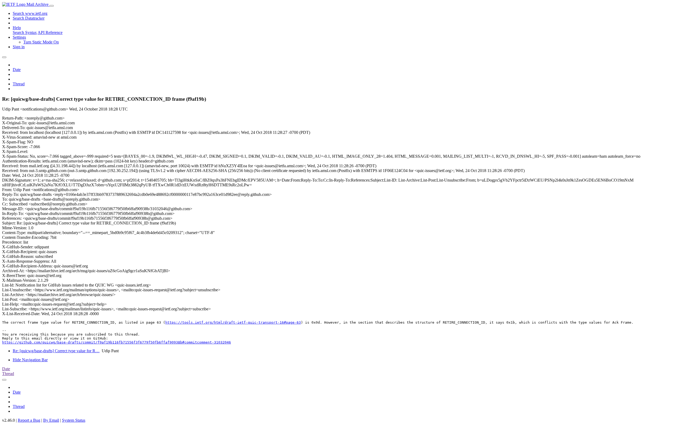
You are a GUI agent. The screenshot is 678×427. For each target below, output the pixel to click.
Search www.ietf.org (30, 13)
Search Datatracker (28, 18)
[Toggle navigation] (52, 6)
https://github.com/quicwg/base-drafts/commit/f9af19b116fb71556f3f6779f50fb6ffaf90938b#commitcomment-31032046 (116, 342)
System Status (73, 420)
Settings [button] (19, 37)
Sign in (19, 47)
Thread (19, 84)
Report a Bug (29, 420)
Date (17, 69)
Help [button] (17, 27)
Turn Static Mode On (41, 42)
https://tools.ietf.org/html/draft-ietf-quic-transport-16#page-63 (233, 322)
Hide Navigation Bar (30, 360)
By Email (51, 420)
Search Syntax (25, 32)
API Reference (50, 32)
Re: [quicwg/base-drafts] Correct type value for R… (56, 351)
